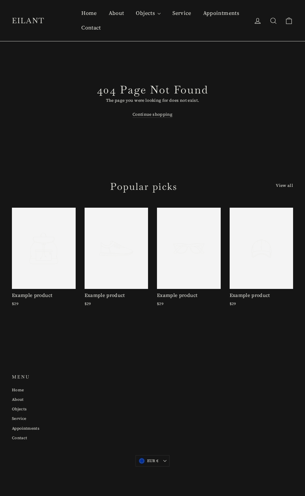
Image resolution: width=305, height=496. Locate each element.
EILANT (28, 20)
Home (89, 13)
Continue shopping (152, 114)
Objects (146, 13)
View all (284, 185)
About (116, 13)
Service (181, 13)
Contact (91, 27)
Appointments (221, 13)
